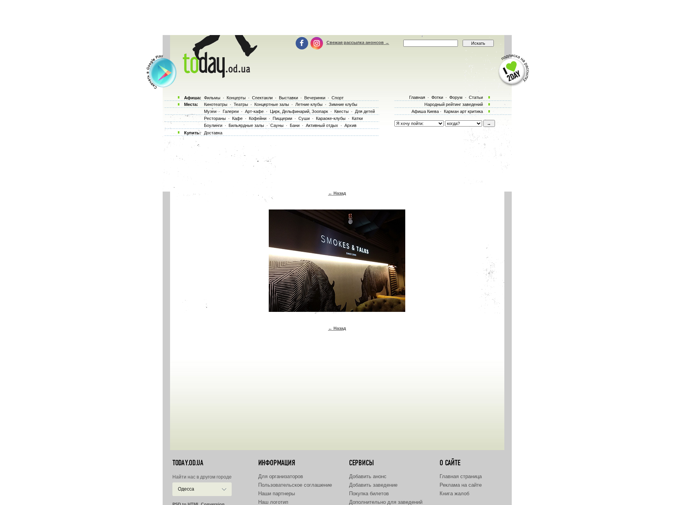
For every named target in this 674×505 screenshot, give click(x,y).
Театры (241, 104)
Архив (350, 125)
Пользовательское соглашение (295, 485)
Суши (304, 118)
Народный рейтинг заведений (453, 104)
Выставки (288, 97)
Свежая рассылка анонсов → (357, 42)
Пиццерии (282, 118)
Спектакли (262, 97)
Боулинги (213, 125)
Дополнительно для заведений (385, 502)
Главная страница (461, 476)
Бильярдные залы (246, 125)
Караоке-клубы (331, 118)
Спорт (338, 97)
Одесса (186, 489)
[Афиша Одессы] (218, 76)
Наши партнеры (276, 493)
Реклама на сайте (461, 485)
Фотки (437, 97)
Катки (357, 118)
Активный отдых (322, 125)
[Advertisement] (337, 17)
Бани (295, 125)
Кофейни (257, 118)
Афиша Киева (425, 111)
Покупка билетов (369, 493)
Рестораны (215, 118)
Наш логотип (273, 502)
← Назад (337, 193)
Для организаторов (280, 476)
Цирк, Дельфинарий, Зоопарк (299, 111)
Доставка (213, 132)
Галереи (231, 111)
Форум (456, 97)
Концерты (236, 97)
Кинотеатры (215, 104)
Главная (417, 97)
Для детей (365, 111)
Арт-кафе (254, 111)
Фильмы (212, 97)
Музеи (210, 111)
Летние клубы (309, 104)
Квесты (341, 111)
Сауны (277, 125)
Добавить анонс (368, 476)
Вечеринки (314, 97)
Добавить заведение (373, 485)
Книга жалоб (454, 493)
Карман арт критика (463, 111)
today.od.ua (187, 463)
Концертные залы (271, 104)
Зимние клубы (343, 104)
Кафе (237, 118)
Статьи (476, 97)
